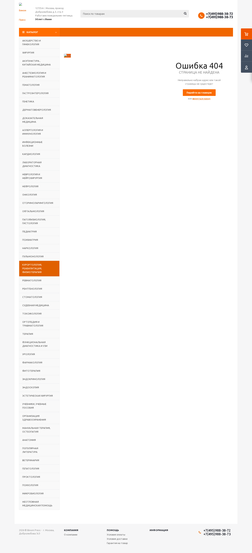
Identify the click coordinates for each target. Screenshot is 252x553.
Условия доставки (117, 539)
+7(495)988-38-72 (219, 13)
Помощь (113, 530)
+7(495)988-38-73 (219, 17)
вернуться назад (201, 98)
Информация (159, 530)
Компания (71, 530)
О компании (70, 534)
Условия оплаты (116, 534)
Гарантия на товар (117, 543)
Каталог (32, 32)
